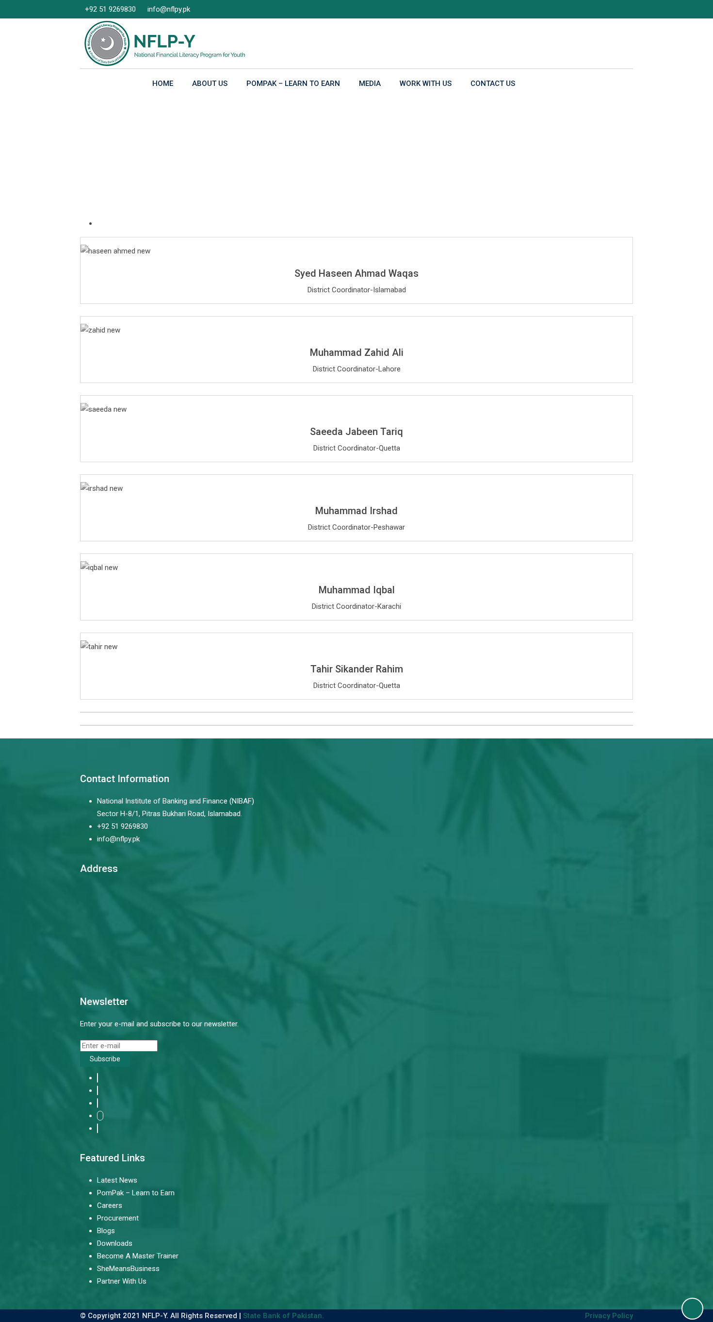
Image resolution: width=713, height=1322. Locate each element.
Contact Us (492, 83)
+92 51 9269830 (110, 9)
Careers (109, 1205)
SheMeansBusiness (128, 1268)
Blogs (106, 1230)
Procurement (118, 1218)
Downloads (114, 1243)
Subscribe (105, 1059)
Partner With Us (121, 1281)
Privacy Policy (609, 1315)
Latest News (117, 1180)
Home (162, 83)
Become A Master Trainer (137, 1256)
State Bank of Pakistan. (283, 1315)
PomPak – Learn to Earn (293, 83)
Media (370, 83)
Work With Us (426, 83)
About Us (209, 83)
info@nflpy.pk (168, 9)
